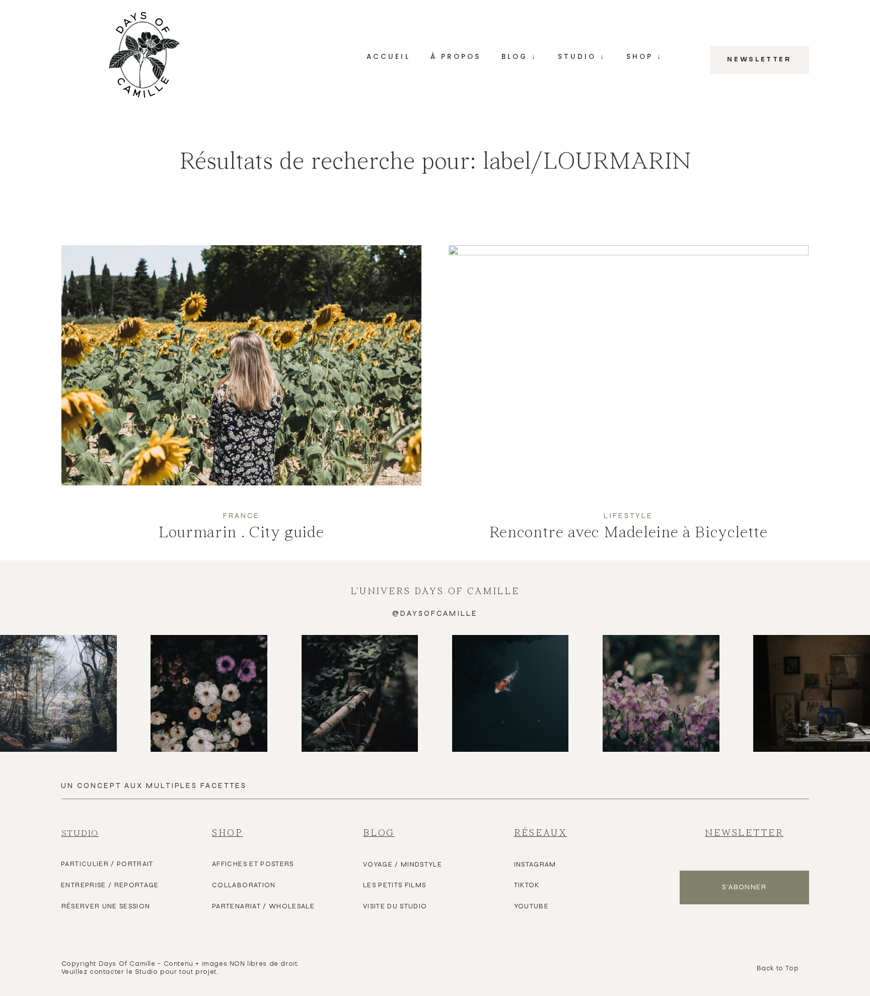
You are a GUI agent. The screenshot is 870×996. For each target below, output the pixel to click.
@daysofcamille (435, 613)
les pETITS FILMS (394, 885)
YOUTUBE (531, 906)
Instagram (535, 865)
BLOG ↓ (519, 56)
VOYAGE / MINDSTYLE (402, 865)
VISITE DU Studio (395, 906)
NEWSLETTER (759, 60)
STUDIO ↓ (582, 56)
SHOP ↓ (644, 56)
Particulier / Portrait (107, 864)
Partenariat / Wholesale (263, 906)
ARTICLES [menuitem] (519, 116)
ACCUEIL (388, 56)
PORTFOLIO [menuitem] (581, 116)
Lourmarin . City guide (242, 403)
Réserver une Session (106, 906)
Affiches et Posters (253, 864)
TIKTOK (527, 885)
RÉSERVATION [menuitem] (581, 143)
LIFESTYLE (628, 515)
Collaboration (244, 885)
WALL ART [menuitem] (644, 116)
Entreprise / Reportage (110, 885)
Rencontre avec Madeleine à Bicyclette (629, 403)
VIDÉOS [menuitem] (519, 143)
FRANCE (241, 515)
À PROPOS (455, 56)
